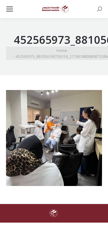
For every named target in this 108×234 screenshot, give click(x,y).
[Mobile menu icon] (9, 9)
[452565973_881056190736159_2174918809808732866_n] (54, 138)
